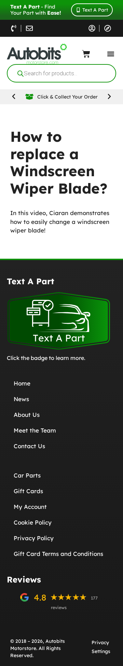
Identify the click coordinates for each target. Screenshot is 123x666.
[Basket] (86, 54)
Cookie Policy (33, 522)
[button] (110, 54)
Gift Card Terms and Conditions (58, 553)
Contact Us (29, 446)
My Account (30, 506)
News (21, 399)
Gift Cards (28, 491)
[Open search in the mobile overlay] (61, 73)
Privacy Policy (34, 538)
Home (22, 383)
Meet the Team (35, 430)
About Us (27, 414)
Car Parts (27, 475)
